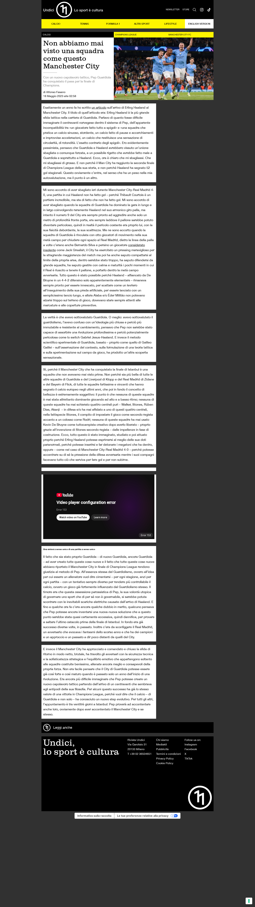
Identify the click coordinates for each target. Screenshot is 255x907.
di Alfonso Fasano (54, 92)
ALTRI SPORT (142, 23)
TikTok (188, 758)
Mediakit (161, 744)
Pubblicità (162, 749)
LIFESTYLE (170, 23)
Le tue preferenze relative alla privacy (142, 815)
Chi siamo (162, 739)
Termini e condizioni (168, 753)
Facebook (191, 749)
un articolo (99, 107)
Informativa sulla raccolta (94, 815)
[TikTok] (209, 10)
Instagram (191, 744)
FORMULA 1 (113, 23)
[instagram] (202, 10)
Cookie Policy (164, 763)
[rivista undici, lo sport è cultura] (73, 9)
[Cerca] (194, 10)
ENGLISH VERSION (199, 23)
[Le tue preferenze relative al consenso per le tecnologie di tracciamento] (249, 901)
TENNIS (84, 23)
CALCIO (55, 23)
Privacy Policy (165, 758)
